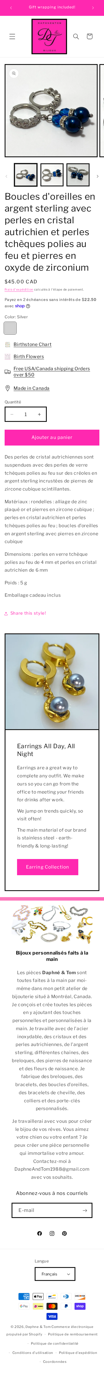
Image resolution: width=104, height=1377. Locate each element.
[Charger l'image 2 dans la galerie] (52, 174)
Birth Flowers (29, 356)
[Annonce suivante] (93, 7)
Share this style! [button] (28, 613)
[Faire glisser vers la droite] (97, 176)
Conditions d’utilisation (32, 1353)
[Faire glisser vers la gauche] (6, 176)
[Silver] (10, 328)
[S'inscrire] (85, 1210)
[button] (12, 36)
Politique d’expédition (78, 1353)
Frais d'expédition (19, 289)
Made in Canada (32, 388)
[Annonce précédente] (11, 7)
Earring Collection (47, 867)
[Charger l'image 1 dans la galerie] (25, 174)
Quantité (13, 402)
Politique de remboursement (73, 1334)
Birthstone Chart (32, 344)
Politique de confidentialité (55, 1344)
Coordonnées (55, 1362)
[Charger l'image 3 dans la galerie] (78, 174)
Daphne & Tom (38, 1327)
